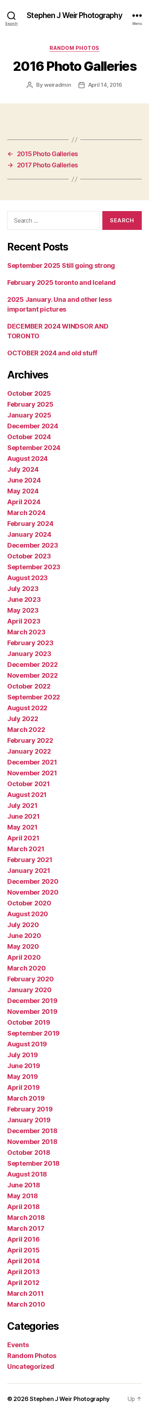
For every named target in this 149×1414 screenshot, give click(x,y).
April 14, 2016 (105, 84)
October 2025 (29, 393)
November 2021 (32, 773)
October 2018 (28, 1152)
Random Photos (74, 48)
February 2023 (30, 643)
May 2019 (22, 1076)
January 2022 (29, 751)
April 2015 (23, 1250)
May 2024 (23, 491)
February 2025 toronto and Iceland (61, 282)
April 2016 (23, 1239)
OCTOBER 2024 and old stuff (52, 353)
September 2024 (33, 447)
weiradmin (57, 84)
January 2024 (29, 534)
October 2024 (29, 437)
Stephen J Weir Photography (74, 15)
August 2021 (27, 794)
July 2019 (22, 1055)
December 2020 (33, 881)
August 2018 (27, 1174)
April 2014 (23, 1261)
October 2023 (29, 556)
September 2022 (33, 697)
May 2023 (23, 610)
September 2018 (33, 1163)
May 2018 (22, 1196)
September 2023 (33, 567)
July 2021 (22, 805)
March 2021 (25, 849)
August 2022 (27, 708)
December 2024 (32, 426)
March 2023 (26, 632)
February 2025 (30, 404)
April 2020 (24, 957)
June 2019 (23, 1066)
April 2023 (23, 621)
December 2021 (32, 762)
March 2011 (25, 1293)
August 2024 (27, 458)
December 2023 (32, 545)
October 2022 (29, 686)
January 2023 (29, 653)
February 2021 (29, 860)
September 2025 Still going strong (61, 265)
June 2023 (24, 599)
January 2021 (28, 870)
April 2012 (23, 1282)
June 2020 (24, 935)
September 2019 (33, 1033)
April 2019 (23, 1087)
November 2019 (32, 1011)
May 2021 (22, 827)
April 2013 (23, 1272)
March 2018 (25, 1217)
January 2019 (29, 1120)
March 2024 (26, 513)
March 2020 (26, 968)
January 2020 (29, 990)
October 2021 (28, 784)
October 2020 (29, 903)
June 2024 (24, 480)
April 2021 (23, 838)
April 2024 (23, 502)
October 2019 (28, 1022)
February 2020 (30, 979)
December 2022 (32, 664)
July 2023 (23, 588)
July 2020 (23, 925)
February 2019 (30, 1109)
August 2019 (27, 1044)
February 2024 (30, 523)
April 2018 (23, 1207)
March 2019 (25, 1098)
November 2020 (33, 892)
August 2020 (27, 914)
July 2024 (23, 469)
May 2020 (23, 946)
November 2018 (32, 1141)
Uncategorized (30, 1366)
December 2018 (32, 1131)
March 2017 (25, 1228)
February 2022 (30, 740)
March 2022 (26, 729)
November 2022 (32, 675)
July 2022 (22, 719)
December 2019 (32, 1000)
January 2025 (29, 415)
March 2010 (26, 1304)
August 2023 (27, 578)
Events (18, 1345)
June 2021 (23, 816)
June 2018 (23, 1185)
